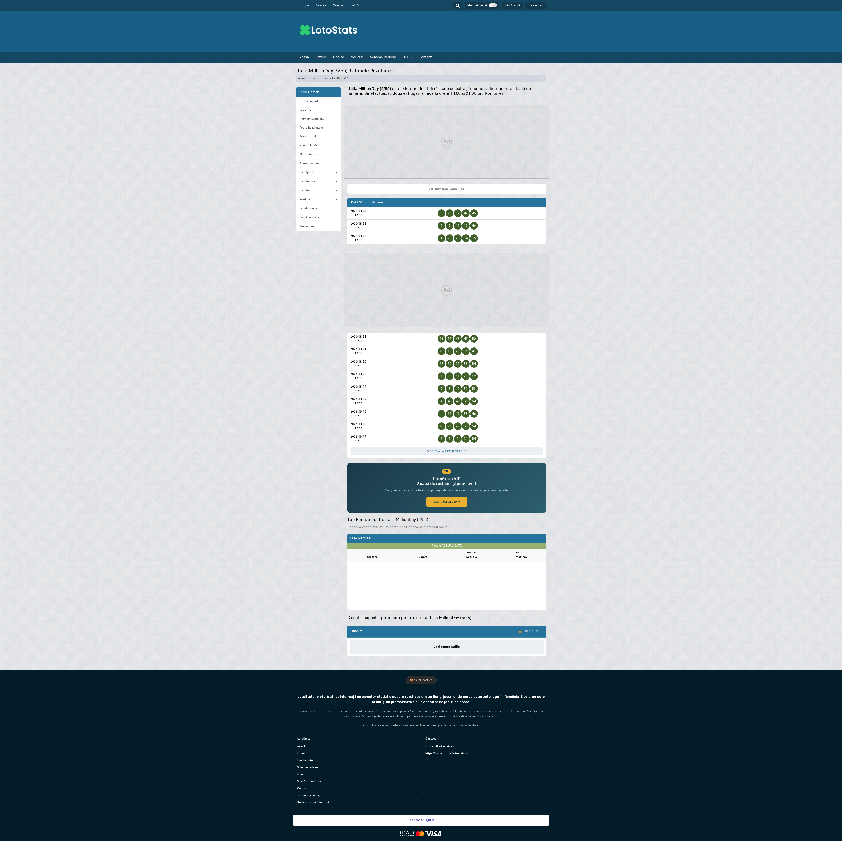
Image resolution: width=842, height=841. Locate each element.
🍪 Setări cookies (421, 680)
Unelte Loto (305, 760)
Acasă (304, 57)
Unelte (338, 57)
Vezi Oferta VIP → (446, 502)
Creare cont (535, 5)
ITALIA (354, 5)
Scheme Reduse (383, 57)
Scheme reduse (307, 767)
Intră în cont (512, 5)
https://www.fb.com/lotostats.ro (446, 753)
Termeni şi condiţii (309, 795)
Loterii (320, 57)
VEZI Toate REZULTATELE (446, 451)
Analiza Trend (308, 226)
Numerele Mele (309, 145)
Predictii (304, 199)
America (320, 5)
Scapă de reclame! (309, 781)
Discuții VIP (533, 631)
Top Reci (305, 190)
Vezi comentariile (446, 647)
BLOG (407, 57)
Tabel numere (308, 208)
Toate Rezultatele (311, 127)
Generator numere (312, 163)
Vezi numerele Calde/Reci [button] (447, 189)
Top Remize (307, 181)
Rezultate (305, 110)
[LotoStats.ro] (328, 30)
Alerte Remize (308, 154)
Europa (304, 5)
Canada (338, 5)
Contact (425, 57)
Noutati (357, 57)
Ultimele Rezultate (311, 119)
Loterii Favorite (309, 101)
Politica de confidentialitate (315, 802)
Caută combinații (310, 217)
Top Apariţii (307, 172)
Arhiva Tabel (307, 136)
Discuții (358, 631)
